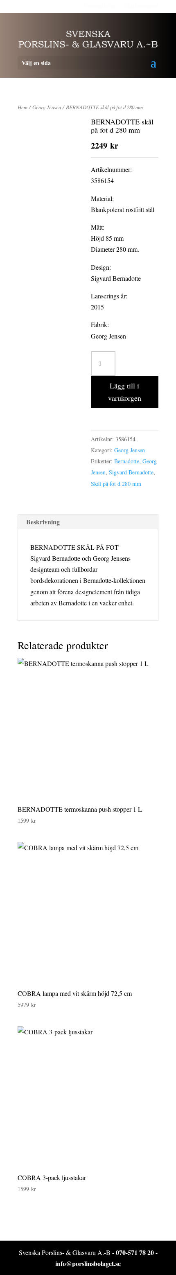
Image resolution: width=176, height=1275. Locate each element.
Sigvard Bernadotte (131, 472)
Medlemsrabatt (141, 5)
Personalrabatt (100, 5)
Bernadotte (126, 461)
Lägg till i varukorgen (124, 392)
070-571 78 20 (135, 1252)
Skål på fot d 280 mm (116, 483)
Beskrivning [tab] (43, 521)
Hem (22, 107)
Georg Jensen (46, 107)
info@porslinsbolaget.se (88, 1263)
